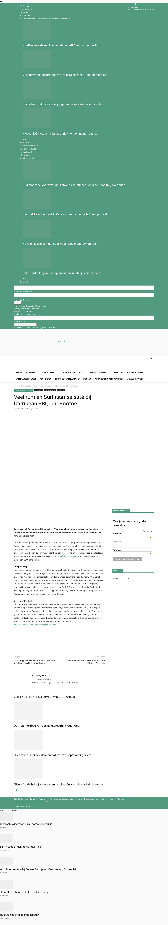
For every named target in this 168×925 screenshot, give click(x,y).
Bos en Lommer (26, 9)
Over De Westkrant (21, 799)
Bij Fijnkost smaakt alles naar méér (21, 846)
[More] (47, 419)
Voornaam (117, 542)
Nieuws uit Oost (135, 379)
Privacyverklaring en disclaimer (27, 308)
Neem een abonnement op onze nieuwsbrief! (30, 802)
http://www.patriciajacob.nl (41, 679)
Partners (33, 799)
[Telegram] (40, 419)
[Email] (28, 419)
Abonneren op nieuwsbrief (109, 379)
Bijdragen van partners (67, 379)
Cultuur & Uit (68, 372)
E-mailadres (132, 533)
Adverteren (45, 379)
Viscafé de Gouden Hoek (67, 556)
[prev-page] (15, 790)
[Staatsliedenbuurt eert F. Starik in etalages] (84, 884)
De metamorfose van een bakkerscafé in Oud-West (47, 725)
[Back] (135, 4)
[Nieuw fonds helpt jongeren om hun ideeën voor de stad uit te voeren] (59, 769)
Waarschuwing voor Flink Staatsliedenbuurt (26, 824)
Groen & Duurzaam (99, 372)
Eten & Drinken (49, 372)
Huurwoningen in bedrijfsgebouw (19, 914)
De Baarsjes (25, 6)
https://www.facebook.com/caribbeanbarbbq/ (35, 624)
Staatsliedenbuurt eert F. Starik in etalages (25, 892)
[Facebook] (16, 419)
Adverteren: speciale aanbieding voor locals (66, 799)
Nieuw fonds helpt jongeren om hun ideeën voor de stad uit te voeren (59, 784)
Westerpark (38, 390)
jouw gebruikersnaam (23, 291)
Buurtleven (32, 372)
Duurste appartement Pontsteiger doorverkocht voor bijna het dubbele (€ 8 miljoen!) (35, 661)
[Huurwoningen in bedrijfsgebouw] (84, 906)
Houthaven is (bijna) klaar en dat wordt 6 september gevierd (52, 755)
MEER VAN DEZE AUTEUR (60, 696)
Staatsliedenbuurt (50, 390)
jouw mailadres (20, 321)
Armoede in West (135, 372)
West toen (118, 372)
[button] (151, 359)
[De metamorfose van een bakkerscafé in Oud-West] (59, 710)
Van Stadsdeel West (26, 379)
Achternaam (132, 550)
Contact (121, 799)
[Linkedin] (34, 419)
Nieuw (19, 372)
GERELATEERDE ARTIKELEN (30, 696)
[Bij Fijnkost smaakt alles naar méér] (84, 838)
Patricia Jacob (23, 409)
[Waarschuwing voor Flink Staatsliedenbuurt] (84, 816)
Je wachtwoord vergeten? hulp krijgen (30, 306)
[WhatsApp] (22, 419)
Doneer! (87, 379)
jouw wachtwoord (21, 300)
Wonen (82, 372)
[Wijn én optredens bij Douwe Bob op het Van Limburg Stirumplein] (84, 861)
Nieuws (30, 390)
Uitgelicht (61, 390)
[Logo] (34, 368)
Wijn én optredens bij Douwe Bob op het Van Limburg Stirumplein (38, 869)
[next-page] (17, 790)
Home (16, 386)
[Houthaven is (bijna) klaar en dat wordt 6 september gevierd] (59, 740)
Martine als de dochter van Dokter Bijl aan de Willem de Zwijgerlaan (86, 661)
